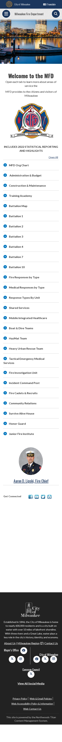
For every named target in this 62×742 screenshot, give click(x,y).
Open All (53, 157)
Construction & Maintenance (27, 185)
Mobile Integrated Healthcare (28, 318)
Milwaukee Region (28, 643)
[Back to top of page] (54, 734)
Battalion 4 (16, 246)
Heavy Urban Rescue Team (26, 348)
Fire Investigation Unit (23, 372)
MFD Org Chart (19, 165)
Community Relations (23, 403)
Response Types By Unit (24, 297)
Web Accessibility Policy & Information (32, 703)
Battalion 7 (16, 256)
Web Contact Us (32, 708)
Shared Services (19, 307)
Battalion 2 (16, 226)
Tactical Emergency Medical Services (23, 360)
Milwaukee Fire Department (29, 14)
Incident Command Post (24, 382)
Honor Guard (17, 423)
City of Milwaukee (22, 4)
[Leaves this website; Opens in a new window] (30, 497)
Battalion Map (18, 206)
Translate (51, 4)
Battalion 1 (16, 216)
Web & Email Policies (41, 698)
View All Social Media (31, 683)
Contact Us (51, 643)
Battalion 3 (16, 236)
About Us (10, 643)
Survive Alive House (21, 413)
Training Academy (20, 195)
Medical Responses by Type (26, 287)
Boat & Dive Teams (21, 328)
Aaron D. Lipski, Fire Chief (31, 481)
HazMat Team (18, 338)
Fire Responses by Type (24, 277)
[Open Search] (55, 13)
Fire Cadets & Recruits (23, 393)
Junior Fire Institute (21, 433)
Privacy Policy (20, 698)
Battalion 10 (17, 267)
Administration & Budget (25, 175)
